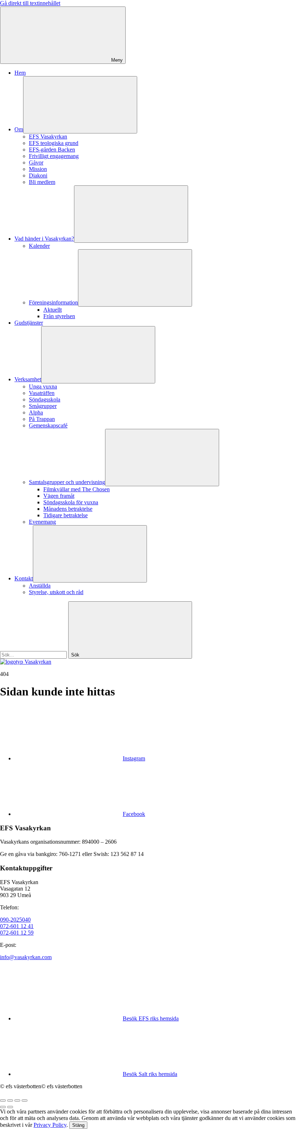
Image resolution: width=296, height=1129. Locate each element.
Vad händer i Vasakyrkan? (44, 239)
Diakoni (38, 175)
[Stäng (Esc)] (3, 1100)
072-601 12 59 (17, 933)
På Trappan (42, 419)
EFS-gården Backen (52, 149)
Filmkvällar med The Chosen (76, 489)
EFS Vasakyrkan (48, 136)
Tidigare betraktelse (65, 515)
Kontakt (23, 578)
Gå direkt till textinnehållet (30, 3)
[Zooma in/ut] (24, 1100)
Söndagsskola (44, 399)
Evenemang (42, 522)
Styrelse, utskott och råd (56, 592)
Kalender (39, 246)
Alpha (36, 412)
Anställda (40, 586)
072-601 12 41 (17, 926)
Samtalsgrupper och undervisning (67, 482)
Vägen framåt (58, 496)
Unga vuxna (43, 386)
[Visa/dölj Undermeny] (80, 104)
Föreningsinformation (53, 302)
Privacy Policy (50, 1125)
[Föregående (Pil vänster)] (3, 1107)
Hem (20, 73)
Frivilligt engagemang (54, 156)
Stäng (78, 1125)
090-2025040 (15, 920)
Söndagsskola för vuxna (70, 502)
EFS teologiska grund (53, 143)
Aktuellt (52, 310)
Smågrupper (43, 406)
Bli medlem (42, 182)
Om (18, 129)
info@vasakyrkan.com (26, 957)
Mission (38, 169)
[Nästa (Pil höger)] (10, 1107)
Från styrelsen (59, 316)
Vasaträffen (42, 393)
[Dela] (10, 1100)
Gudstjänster (28, 323)
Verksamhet (27, 379)
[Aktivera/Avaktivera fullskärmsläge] (17, 1100)
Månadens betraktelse (67, 509)
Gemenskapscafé (48, 425)
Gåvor (36, 162)
